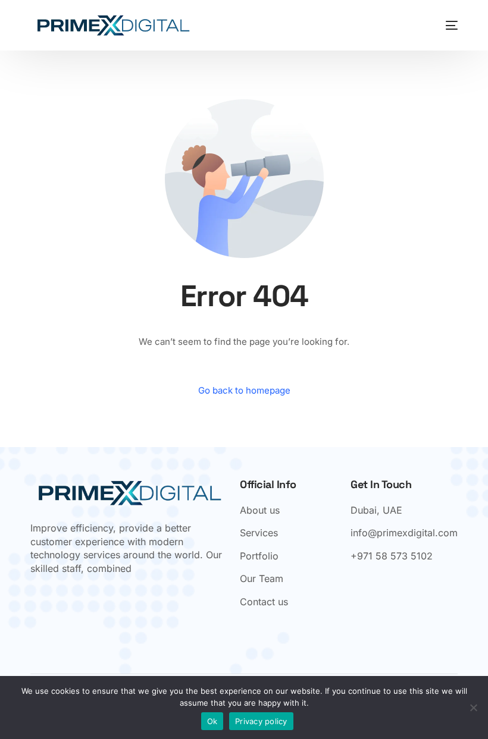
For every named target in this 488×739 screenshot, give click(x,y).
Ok (212, 721)
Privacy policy (261, 721)
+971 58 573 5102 (392, 556)
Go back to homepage (244, 390)
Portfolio (259, 556)
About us (260, 510)
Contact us (264, 602)
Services (259, 533)
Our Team (261, 578)
